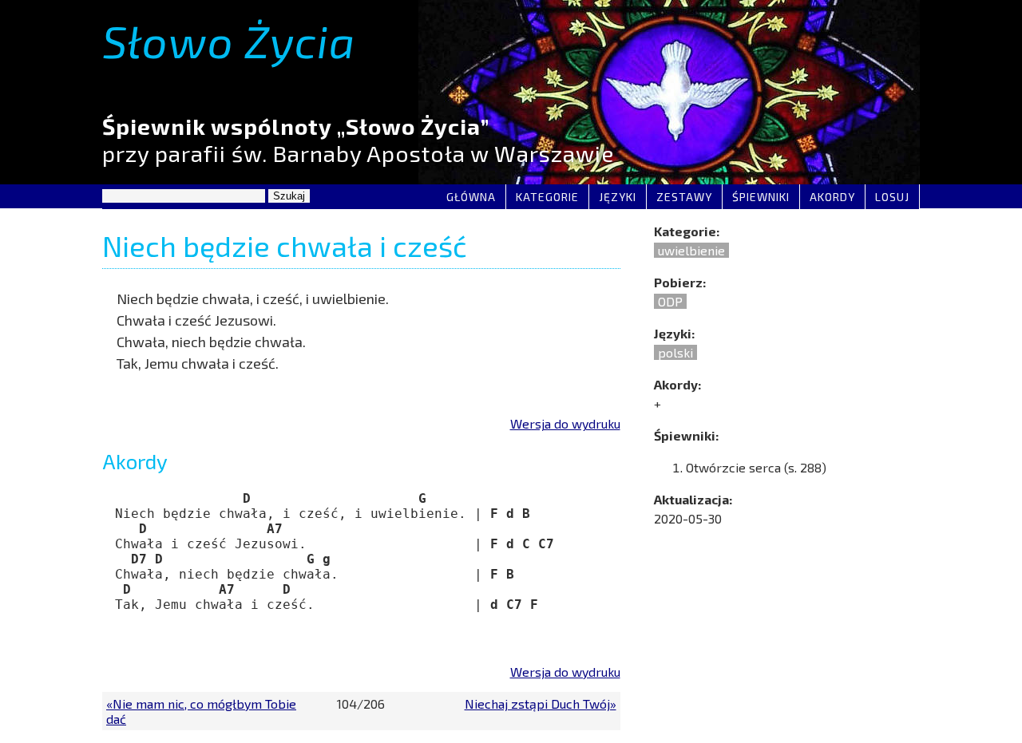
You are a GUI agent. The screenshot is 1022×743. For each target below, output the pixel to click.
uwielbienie (691, 250)
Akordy (832, 197)
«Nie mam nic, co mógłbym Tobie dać (201, 711)
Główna (471, 197)
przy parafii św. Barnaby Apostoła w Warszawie (358, 140)
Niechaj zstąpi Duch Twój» (540, 703)
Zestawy (684, 197)
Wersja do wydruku (565, 423)
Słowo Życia (228, 40)
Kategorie (547, 197)
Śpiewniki (761, 197)
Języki (617, 197)
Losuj (892, 197)
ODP (670, 301)
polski (675, 352)
